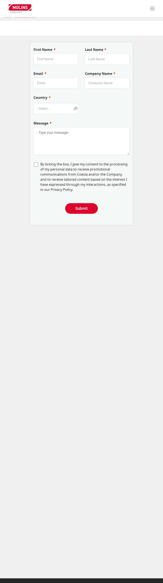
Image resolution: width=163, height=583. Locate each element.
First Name (43, 49)
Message (41, 123)
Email (38, 73)
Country (40, 97)
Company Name (98, 73)
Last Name (94, 49)
